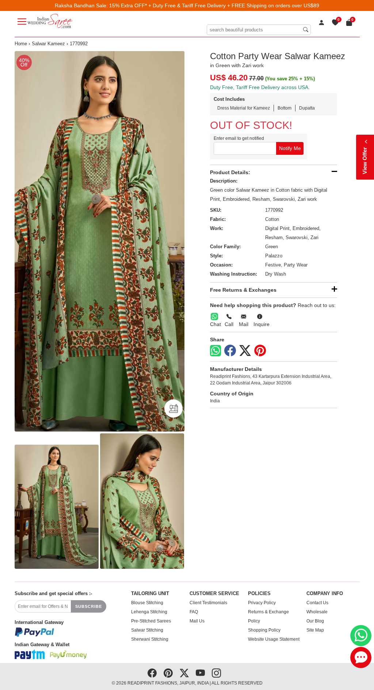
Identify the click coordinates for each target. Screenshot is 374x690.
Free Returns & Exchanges (243, 290)
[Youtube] (200, 673)
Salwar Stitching (147, 630)
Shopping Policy (264, 630)
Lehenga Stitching (149, 611)
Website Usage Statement (273, 639)
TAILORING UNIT (150, 593)
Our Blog (315, 621)
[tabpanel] (99, 241)
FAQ (194, 611)
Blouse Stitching (147, 602)
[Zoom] (99, 241)
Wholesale (317, 611)
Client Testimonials (208, 602)
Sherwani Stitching (149, 639)
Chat (215, 324)
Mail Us (197, 621)
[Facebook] (230, 350)
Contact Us (317, 602)
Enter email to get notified (239, 138)
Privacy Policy (262, 602)
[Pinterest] (260, 350)
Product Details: (230, 172)
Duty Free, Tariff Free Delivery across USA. (260, 87)
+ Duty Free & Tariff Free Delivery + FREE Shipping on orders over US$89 (233, 5)
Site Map (315, 630)
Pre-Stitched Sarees (151, 621)
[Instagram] (216, 673)
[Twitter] (245, 350)
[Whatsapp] (215, 350)
